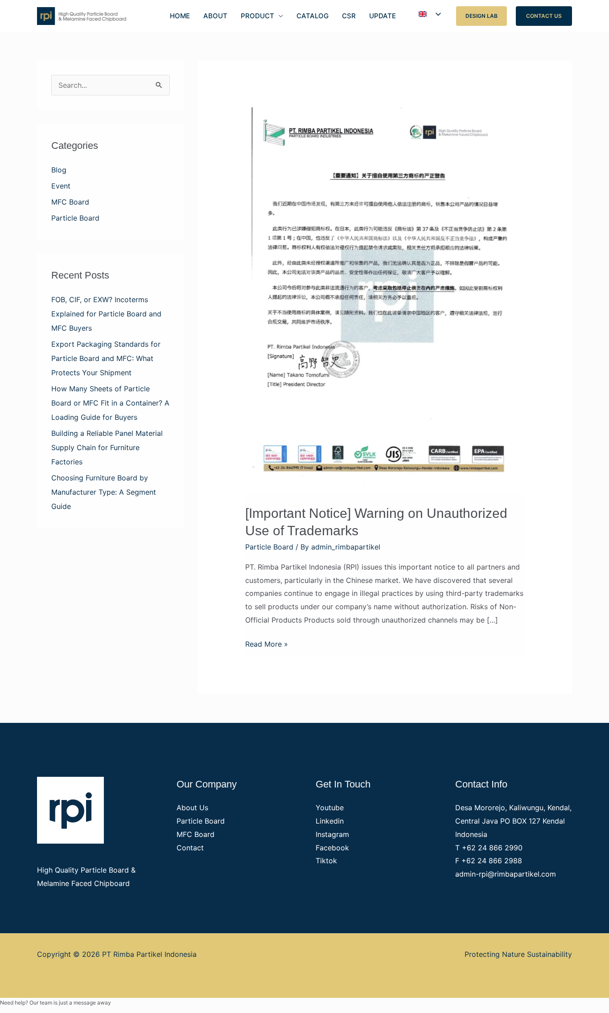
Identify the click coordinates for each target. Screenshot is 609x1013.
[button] (481, 16)
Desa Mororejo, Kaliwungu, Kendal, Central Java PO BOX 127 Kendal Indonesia (513, 820)
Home (180, 16)
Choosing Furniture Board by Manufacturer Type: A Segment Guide (103, 492)
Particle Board (75, 217)
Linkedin (330, 820)
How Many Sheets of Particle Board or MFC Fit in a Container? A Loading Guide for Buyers (110, 403)
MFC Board (70, 201)
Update (382, 16)
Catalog (312, 16)
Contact (190, 847)
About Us (192, 807)
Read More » (266, 643)
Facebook (332, 847)
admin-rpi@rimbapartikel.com (505, 873)
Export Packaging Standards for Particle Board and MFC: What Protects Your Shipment (105, 358)
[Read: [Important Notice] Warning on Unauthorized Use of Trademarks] (385, 295)
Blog (58, 169)
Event (60, 185)
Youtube (330, 807)
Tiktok (326, 860)
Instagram (332, 834)
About (215, 16)
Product (257, 16)
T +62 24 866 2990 (489, 847)
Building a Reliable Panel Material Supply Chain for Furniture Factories (107, 447)
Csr (349, 16)
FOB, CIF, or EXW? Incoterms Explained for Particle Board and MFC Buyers (106, 313)
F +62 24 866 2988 (488, 860)
